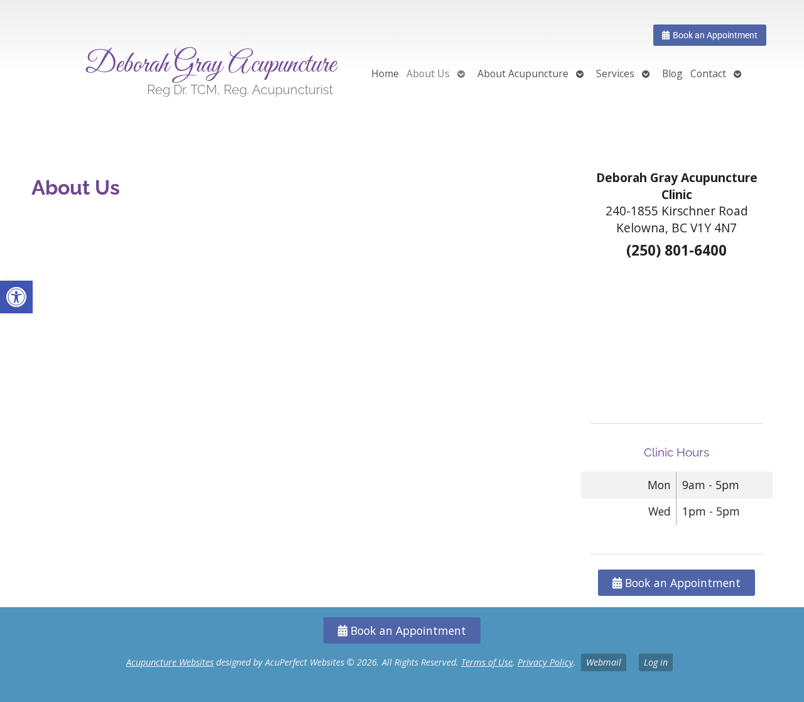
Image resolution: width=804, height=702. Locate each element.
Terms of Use (487, 662)
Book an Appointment (681, 582)
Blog (672, 73)
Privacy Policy (545, 662)
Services (615, 73)
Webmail (603, 662)
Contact (708, 73)
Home (385, 73)
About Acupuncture (522, 73)
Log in (656, 662)
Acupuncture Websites (170, 662)
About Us (428, 73)
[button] (16, 297)
